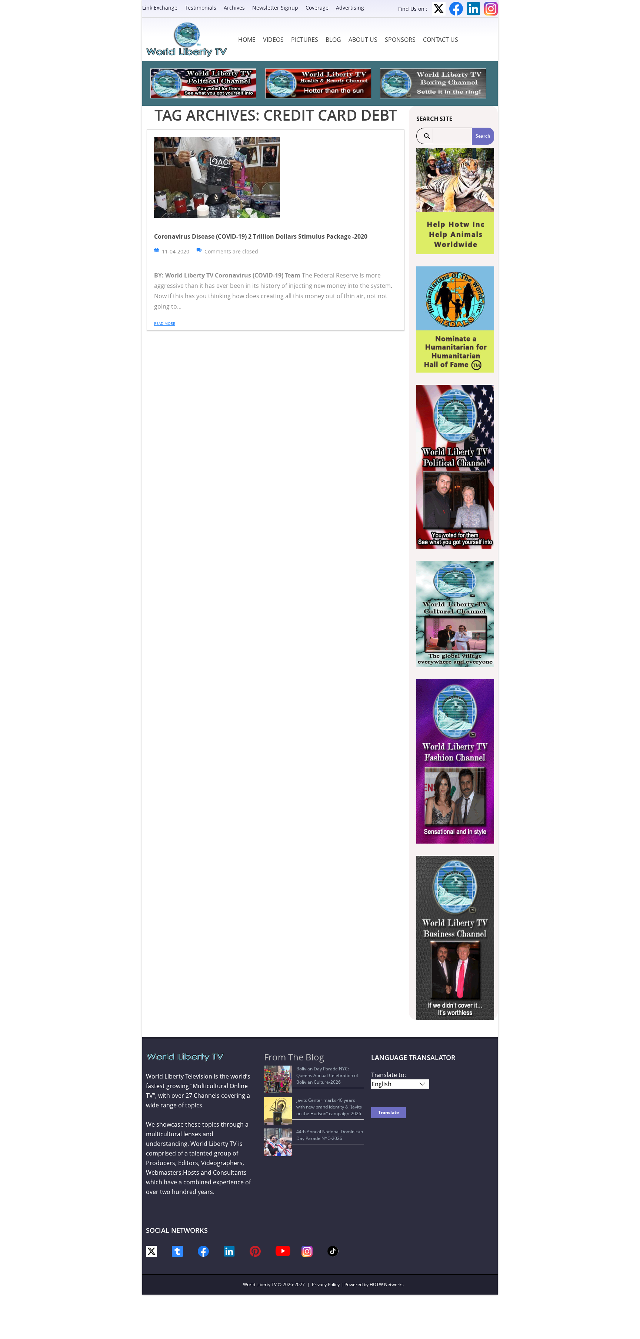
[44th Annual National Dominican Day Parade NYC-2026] (278, 1142)
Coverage (317, 7)
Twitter (439, 9)
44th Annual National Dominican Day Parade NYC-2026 (329, 1134)
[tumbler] (177, 1251)
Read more (164, 323)
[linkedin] (229, 1251)
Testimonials (200, 7)
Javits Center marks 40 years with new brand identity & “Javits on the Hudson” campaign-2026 (329, 1107)
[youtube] (283, 1250)
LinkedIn (473, 9)
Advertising (350, 7)
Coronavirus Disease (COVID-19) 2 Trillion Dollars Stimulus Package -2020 (260, 236)
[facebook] (203, 1251)
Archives (234, 7)
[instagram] (307, 1251)
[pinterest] (255, 1251)
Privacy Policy (326, 1284)
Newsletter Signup (275, 7)
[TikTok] (333, 1250)
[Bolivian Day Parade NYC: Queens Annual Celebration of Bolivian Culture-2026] (278, 1079)
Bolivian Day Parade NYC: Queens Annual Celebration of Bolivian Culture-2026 (327, 1075)
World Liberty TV (260, 1284)
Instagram (491, 9)
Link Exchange (159, 7)
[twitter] (151, 1251)
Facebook (456, 9)
